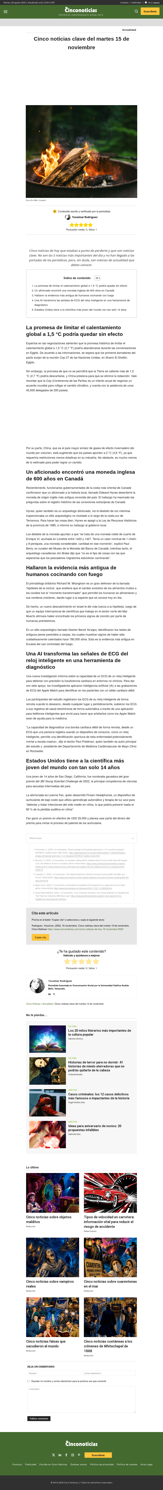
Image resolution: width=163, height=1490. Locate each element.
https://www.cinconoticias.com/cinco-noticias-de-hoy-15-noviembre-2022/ (85, 929)
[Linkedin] (49, 993)
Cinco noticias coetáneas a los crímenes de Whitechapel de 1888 (108, 1346)
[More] (107, 240)
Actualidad (129, 30)
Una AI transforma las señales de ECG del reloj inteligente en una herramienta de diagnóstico (82, 302)
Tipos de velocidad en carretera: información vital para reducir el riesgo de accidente (109, 1222)
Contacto (124, 2)
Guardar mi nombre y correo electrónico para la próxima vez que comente (68, 1381)
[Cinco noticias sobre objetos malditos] (52, 1193)
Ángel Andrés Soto (76, 1102)
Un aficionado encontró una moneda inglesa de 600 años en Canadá (74, 290)
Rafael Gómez (90, 1231)
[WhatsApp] (93, 240)
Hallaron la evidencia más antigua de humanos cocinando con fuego (74, 295)
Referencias (35, 838)
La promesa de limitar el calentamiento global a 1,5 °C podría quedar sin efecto (81, 285)
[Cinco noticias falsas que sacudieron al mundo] (52, 1317)
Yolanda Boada (75, 1074)
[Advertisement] (81, 78)
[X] (78, 240)
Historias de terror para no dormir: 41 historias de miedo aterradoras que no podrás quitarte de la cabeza (96, 1066)
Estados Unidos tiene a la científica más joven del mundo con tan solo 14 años (80, 309)
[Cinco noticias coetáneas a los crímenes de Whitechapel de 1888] (110, 1317)
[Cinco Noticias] (81, 1444)
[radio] (67, 962)
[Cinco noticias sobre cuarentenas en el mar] (110, 1257)
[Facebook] (85, 240)
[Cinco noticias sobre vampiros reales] (52, 1257)
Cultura (72, 1026)
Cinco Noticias (33, 1003)
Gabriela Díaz (74, 1134)
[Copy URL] (100, 240)
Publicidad (136, 2)
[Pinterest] (79, 1455)
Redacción (30, 1226)
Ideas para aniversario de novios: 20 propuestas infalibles (94, 1128)
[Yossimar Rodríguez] (68, 217)
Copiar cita (40, 937)
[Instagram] (72, 1455)
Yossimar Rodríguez (85, 217)
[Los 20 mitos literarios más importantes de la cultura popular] (47, 1039)
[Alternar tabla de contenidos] (95, 278)
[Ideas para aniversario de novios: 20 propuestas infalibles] (47, 1134)
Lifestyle (72, 1090)
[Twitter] (53, 1455)
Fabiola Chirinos (75, 1038)
